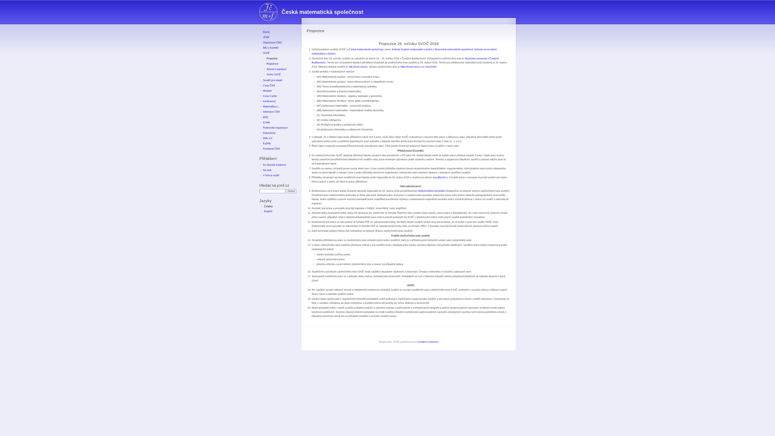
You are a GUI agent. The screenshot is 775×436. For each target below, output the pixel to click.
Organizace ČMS (272, 42)
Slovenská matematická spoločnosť (454, 49)
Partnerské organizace (275, 127)
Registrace (273, 63)
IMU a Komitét (270, 47)
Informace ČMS (271, 111)
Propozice (272, 58)
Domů (266, 32)
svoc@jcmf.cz (440, 177)
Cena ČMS (269, 85)
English (268, 211)
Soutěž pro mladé (272, 80)
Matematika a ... (271, 106)
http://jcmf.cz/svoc (358, 66)
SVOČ (266, 53)
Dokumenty (269, 133)
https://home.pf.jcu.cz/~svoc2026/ (418, 66)
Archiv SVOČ (274, 74)
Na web (267, 170)
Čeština (268, 206)
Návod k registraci (276, 69)
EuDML (267, 143)
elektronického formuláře (431, 191)
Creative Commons (428, 342)
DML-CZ (267, 138)
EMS (265, 117)
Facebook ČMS (271, 148)
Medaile (267, 90)
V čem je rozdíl (271, 175)
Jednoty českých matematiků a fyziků (412, 49)
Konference (269, 101)
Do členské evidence (274, 165)
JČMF (266, 37)
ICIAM (266, 122)
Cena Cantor (270, 96)
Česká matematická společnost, (366, 49)
